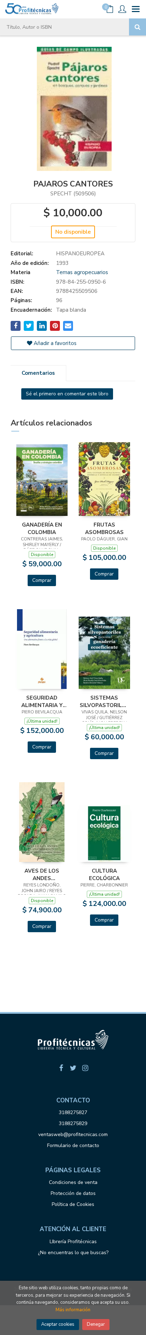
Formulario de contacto (73, 1145)
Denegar (96, 1324)
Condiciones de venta (73, 1182)
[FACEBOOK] (61, 1068)
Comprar (41, 580)
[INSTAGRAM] (85, 1068)
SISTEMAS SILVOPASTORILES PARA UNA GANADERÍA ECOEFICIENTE (104, 701)
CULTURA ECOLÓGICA (104, 874)
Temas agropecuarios (82, 272)
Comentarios (38, 373)
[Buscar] (137, 26)
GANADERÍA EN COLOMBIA (42, 528)
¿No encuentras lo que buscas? (73, 1252)
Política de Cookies (73, 1204)
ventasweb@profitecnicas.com (73, 1134)
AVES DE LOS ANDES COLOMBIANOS (42, 874)
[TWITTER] (73, 1068)
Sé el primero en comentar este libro (67, 393)
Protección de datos (73, 1193)
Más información (73, 1310)
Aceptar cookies (57, 1324)
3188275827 (73, 1112)
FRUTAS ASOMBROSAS (104, 528)
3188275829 (73, 1123)
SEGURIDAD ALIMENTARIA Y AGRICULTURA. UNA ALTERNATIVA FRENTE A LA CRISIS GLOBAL (42, 701)
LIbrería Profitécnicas (73, 1241)
